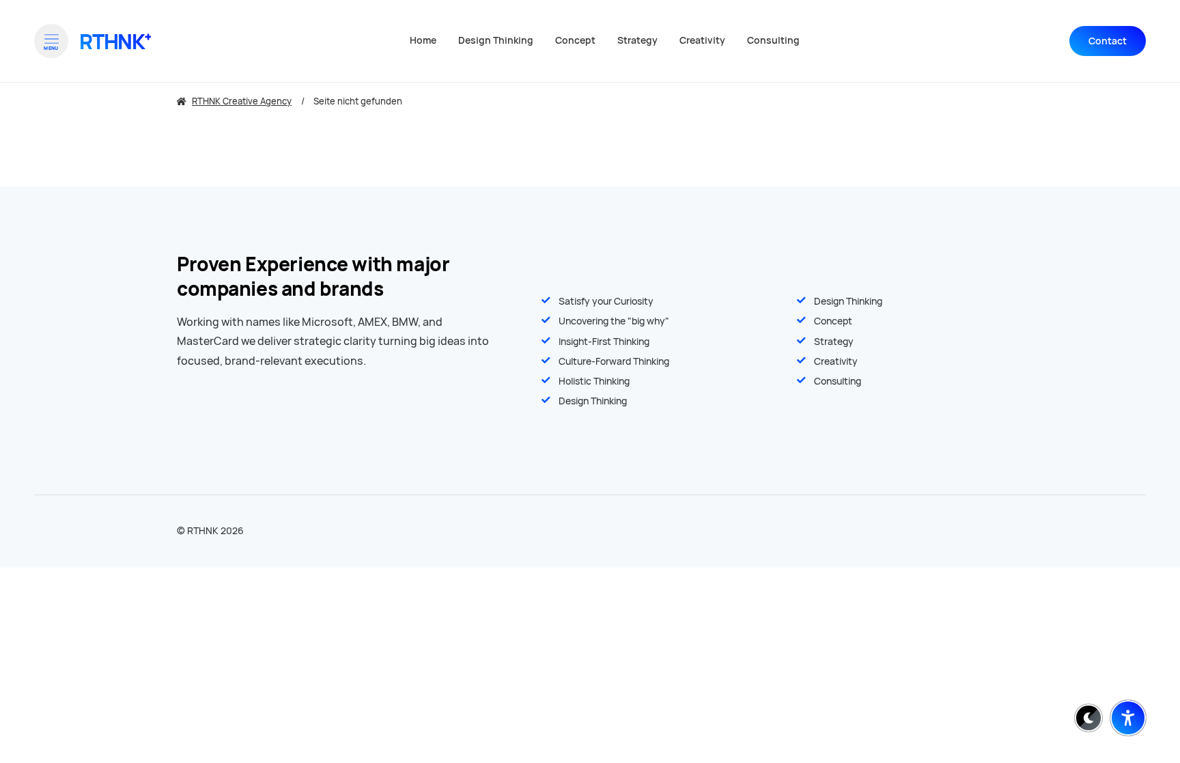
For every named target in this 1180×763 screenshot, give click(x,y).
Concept (833, 321)
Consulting (837, 381)
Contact (1107, 41)
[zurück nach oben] (1128, 684)
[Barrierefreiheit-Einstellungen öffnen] (1128, 718)
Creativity (836, 361)
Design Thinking (848, 301)
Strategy (834, 341)
